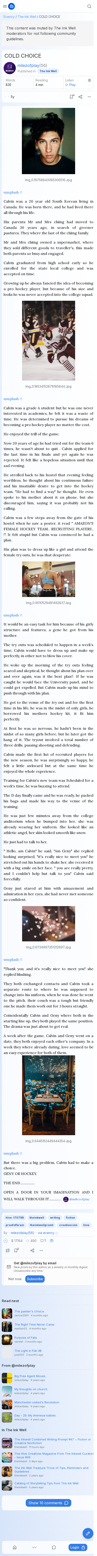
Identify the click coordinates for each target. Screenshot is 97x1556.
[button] (6, 1241)
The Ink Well (27, 17)
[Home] (15, 1547)
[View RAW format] (8, 1250)
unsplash (11, 192)
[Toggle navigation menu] (5, 6)
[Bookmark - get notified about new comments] (71, 96)
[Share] (80, 97)
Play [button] (72, 85)
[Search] (89, 6)
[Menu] (89, 96)
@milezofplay (79, 1199)
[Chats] (54, 1547)
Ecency (9, 17)
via (46, 1233)
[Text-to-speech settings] (89, 80)
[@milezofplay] (10, 68)
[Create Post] (88, 1533)
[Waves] (34, 1547)
